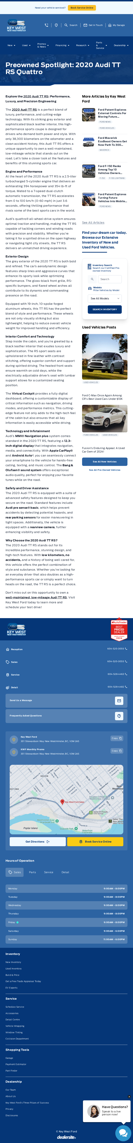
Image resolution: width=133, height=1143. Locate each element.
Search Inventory (105, 309)
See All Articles (93, 222)
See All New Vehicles (105, 461)
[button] (46, 25)
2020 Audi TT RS (35, 96)
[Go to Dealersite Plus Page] (66, 1137)
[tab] (15, 872)
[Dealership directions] (66, 799)
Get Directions (37, 842)
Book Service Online (82, 7)
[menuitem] (12, 45)
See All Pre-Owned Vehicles (104, 470)
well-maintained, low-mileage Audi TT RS (36, 597)
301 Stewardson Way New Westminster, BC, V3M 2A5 (50, 741)
